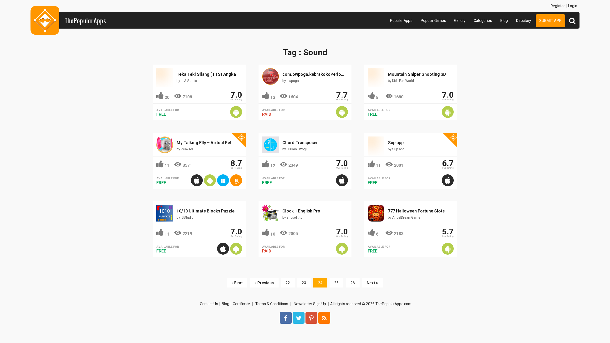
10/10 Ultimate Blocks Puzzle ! (207, 210)
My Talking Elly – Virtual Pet (204, 142)
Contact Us (209, 304)
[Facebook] (286, 318)
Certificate (241, 304)
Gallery (460, 20)
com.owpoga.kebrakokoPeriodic (314, 74)
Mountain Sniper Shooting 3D (417, 74)
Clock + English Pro (301, 210)
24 (320, 283)
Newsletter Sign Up (310, 304)
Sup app (396, 142)
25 (336, 283)
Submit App (550, 20)
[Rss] (324, 318)
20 (167, 97)
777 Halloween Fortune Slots (416, 210)
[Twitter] (299, 318)
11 (167, 165)
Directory (523, 20)
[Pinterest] (311, 318)
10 (272, 234)
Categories (483, 20)
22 (288, 283)
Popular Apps (401, 20)
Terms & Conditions (271, 304)
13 (272, 97)
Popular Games (433, 20)
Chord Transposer (300, 142)
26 (353, 283)
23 (304, 283)
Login (572, 6)
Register (557, 6)
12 (272, 165)
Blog (504, 20)
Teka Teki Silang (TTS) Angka (206, 74)
